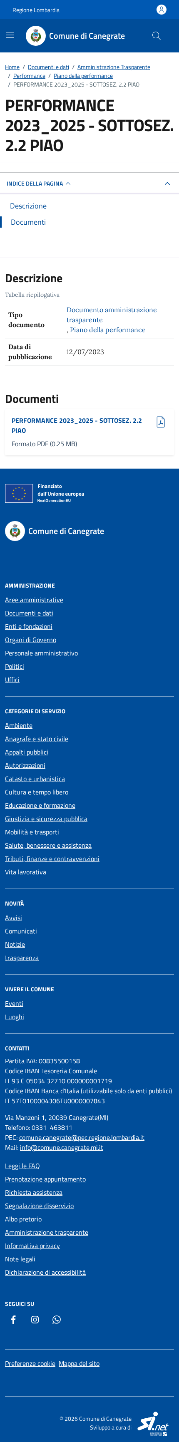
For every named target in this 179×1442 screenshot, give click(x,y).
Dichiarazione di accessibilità (45, 1272)
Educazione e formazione (40, 805)
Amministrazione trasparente (46, 1232)
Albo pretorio (23, 1219)
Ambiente (18, 725)
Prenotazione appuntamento (45, 1179)
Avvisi (13, 918)
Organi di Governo (30, 640)
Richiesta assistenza (33, 1192)
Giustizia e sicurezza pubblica (46, 819)
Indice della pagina (35, 183)
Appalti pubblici (26, 752)
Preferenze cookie (30, 1363)
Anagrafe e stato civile (36, 739)
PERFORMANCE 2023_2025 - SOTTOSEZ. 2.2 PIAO (77, 425)
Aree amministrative (34, 600)
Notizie (15, 944)
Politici (14, 666)
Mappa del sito (79, 1363)
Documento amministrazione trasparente (112, 314)
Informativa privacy (32, 1246)
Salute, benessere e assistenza (48, 845)
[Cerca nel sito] (157, 36)
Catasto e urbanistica (35, 779)
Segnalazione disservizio (39, 1206)
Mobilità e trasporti (32, 832)
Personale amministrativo (41, 653)
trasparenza (22, 958)
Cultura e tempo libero (36, 792)
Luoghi (14, 1017)
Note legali (20, 1259)
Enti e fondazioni (28, 626)
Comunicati (21, 931)
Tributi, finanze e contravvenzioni (52, 859)
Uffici (12, 680)
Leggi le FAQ (22, 1166)
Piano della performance (108, 329)
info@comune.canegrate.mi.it (61, 1147)
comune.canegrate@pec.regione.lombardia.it (81, 1137)
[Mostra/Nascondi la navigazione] (10, 35)
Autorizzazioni (25, 765)
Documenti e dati (29, 613)
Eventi (14, 1003)
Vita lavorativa (25, 872)
